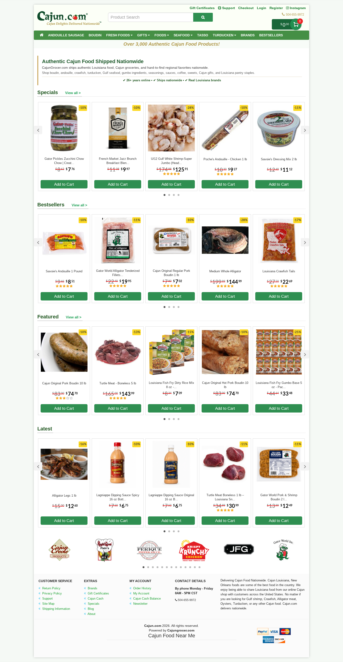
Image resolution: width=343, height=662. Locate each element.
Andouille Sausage (66, 35)
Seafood (182, 35)
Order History (141, 588)
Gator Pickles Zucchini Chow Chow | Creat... (64, 161)
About (91, 614)
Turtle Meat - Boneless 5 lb (117, 383)
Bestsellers (271, 35)
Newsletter (139, 603)
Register (276, 8)
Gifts (142, 35)
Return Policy (50, 588)
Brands (248, 35)
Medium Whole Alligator (225, 271)
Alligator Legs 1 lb (64, 495)
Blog (90, 609)
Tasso (202, 35)
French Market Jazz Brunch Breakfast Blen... (117, 161)
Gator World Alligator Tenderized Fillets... (118, 273)
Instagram (297, 8)
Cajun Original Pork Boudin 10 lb (64, 383)
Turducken (223, 35)
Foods (160, 35)
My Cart (295, 24)
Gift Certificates (202, 8)
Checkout (246, 8)
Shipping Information (55, 609)
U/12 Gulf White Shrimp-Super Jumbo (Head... (171, 161)
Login (261, 8)
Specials (93, 603)
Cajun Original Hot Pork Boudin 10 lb (225, 385)
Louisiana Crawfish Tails (278, 271)
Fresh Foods (118, 35)
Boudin (95, 35)
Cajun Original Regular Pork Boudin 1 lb (171, 273)
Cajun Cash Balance (146, 598)
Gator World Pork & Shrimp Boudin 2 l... (278, 497)
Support (47, 598)
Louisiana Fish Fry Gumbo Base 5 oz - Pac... (279, 385)
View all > (73, 93)
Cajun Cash (95, 598)
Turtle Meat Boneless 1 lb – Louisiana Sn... (225, 497)
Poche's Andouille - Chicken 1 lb (225, 159)
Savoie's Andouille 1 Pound (64, 271)
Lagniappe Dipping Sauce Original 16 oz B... (171, 497)
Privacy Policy (51, 593)
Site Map (47, 603)
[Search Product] (203, 17)
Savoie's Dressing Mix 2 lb (279, 159)
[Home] (41, 35)
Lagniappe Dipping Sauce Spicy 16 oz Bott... (117, 497)
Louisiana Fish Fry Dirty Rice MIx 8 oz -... (171, 385)
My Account (140, 593)
